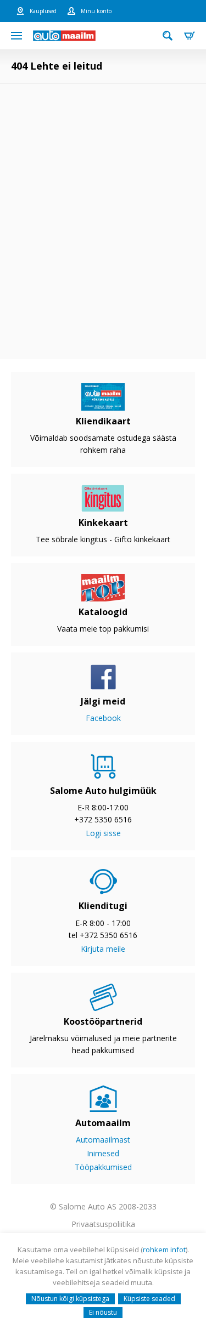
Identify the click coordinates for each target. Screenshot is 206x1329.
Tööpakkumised (103, 1167)
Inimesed (103, 1153)
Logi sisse (103, 833)
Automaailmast (103, 1139)
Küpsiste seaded (149, 1298)
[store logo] (64, 36)
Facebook (103, 718)
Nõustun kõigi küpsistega (70, 1298)
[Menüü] (16, 36)
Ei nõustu (103, 1312)
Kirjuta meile (103, 949)
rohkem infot (164, 1249)
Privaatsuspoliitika (103, 1224)
